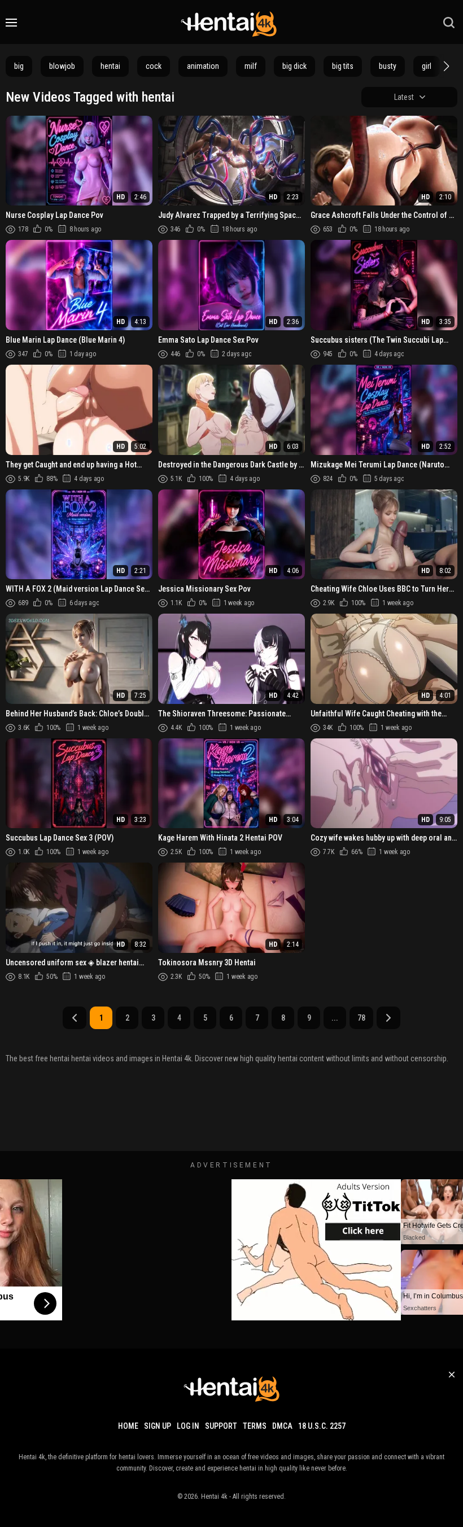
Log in (188, 1425)
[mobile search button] (448, 22)
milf (250, 66)
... (334, 1017)
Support (221, 1425)
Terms (255, 1425)
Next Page (388, 1018)
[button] (445, 66)
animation (203, 66)
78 (361, 1017)
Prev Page (74, 1018)
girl (426, 66)
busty (387, 66)
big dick (294, 66)
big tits (342, 66)
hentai (110, 66)
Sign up (157, 1425)
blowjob (62, 66)
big (19, 66)
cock (153, 66)
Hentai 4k (214, 1496)
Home (128, 1425)
